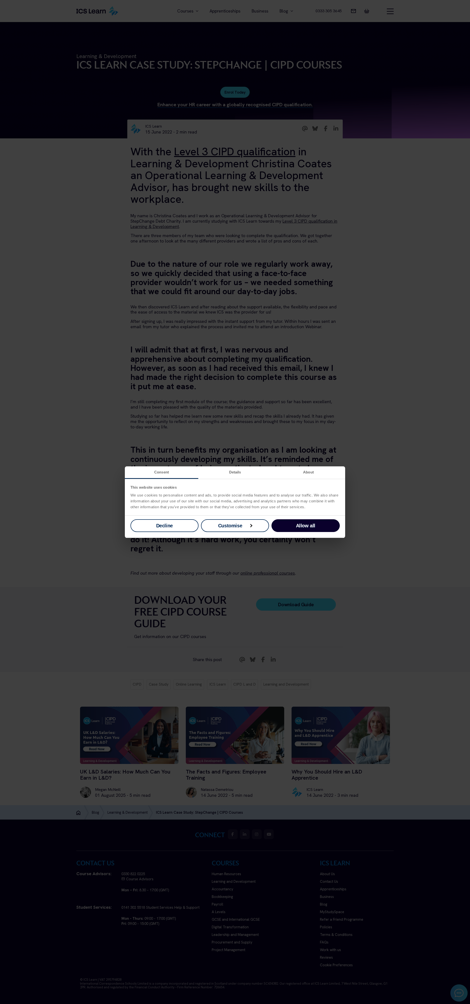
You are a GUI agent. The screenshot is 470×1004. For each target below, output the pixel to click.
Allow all (305, 525)
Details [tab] (235, 472)
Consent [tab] (161, 472)
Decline (164, 525)
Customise (230, 525)
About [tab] (308, 472)
